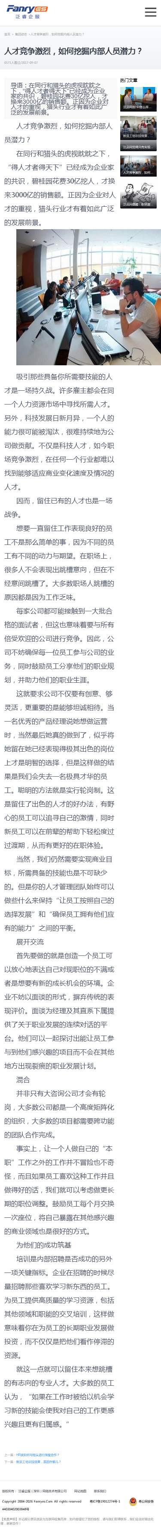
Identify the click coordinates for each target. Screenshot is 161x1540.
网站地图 (80, 1491)
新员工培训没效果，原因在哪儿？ (38, 1461)
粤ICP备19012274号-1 (105, 1501)
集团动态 (21, 34)
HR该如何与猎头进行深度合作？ (38, 1455)
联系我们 (100, 1491)
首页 (7, 34)
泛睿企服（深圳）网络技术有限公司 (42, 1491)
